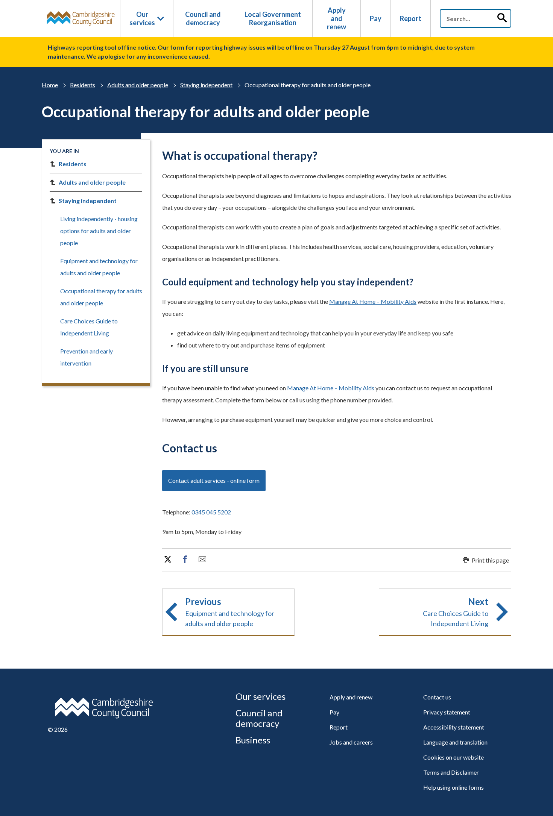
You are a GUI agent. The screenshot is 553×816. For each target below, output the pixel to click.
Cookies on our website (453, 757)
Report (410, 18)
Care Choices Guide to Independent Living (89, 327)
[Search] (501, 18)
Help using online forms (453, 787)
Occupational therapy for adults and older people (101, 296)
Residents (82, 84)
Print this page (490, 560)
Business (252, 739)
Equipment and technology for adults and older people (99, 266)
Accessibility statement (453, 727)
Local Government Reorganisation (273, 18)
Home (50, 84)
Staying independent (206, 84)
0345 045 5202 (211, 512)
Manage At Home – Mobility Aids (372, 301)
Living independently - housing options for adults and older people (99, 230)
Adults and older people (137, 84)
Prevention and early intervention (86, 357)
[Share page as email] (202, 559)
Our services (142, 18)
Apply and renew (336, 18)
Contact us (437, 697)
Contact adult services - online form (214, 480)
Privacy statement (446, 712)
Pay (375, 18)
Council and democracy (203, 18)
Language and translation (455, 742)
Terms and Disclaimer (451, 772)
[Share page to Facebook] (185, 559)
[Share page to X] (167, 559)
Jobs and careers (351, 742)
